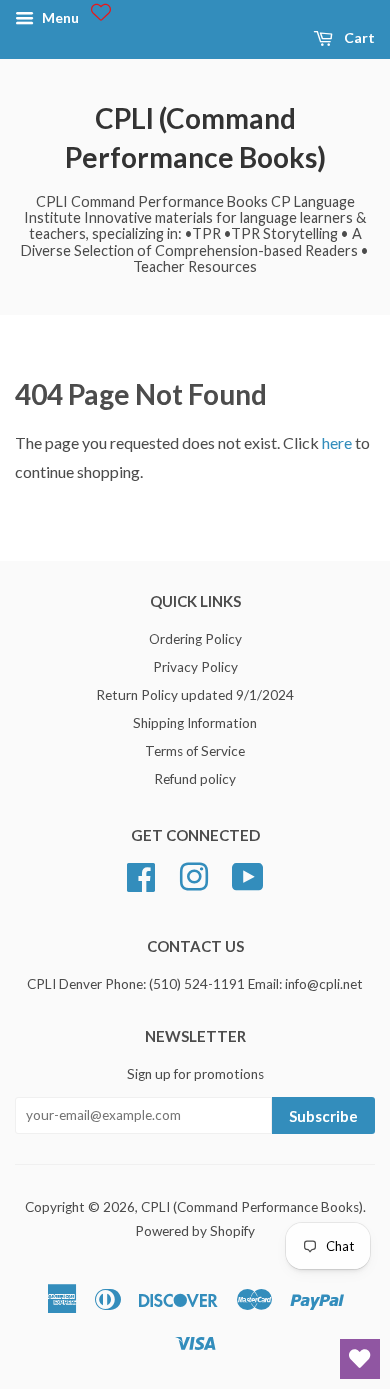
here (337, 442)
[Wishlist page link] (101, 12)
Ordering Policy (195, 639)
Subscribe (323, 1116)
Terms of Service (195, 751)
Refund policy (195, 779)
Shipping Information (195, 723)
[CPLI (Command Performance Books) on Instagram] (194, 874)
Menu (59, 17)
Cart (358, 37)
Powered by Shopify (195, 1231)
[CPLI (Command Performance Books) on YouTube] (248, 874)
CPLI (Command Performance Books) (195, 137)
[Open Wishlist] (360, 1359)
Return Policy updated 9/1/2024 (195, 695)
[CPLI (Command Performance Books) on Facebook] (141, 874)
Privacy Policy (195, 667)
